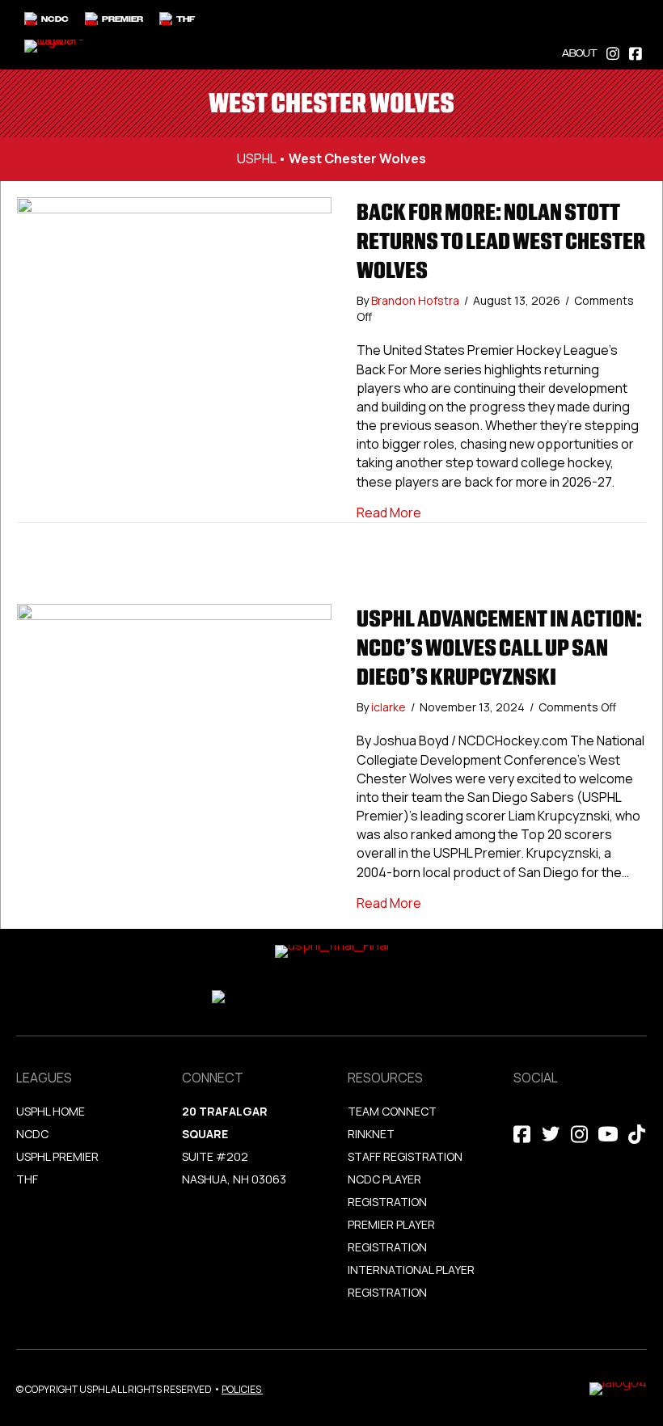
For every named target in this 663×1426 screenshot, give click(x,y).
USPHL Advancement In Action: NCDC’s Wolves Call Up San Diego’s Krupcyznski (499, 647)
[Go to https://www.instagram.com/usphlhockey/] (613, 52)
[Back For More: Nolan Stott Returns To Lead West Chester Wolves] (174, 353)
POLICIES (241, 1389)
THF (27, 1179)
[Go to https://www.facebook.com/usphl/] (635, 52)
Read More (389, 512)
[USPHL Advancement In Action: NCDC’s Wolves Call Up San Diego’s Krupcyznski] (174, 725)
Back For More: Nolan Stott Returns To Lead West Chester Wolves (501, 241)
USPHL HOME (50, 1111)
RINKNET (371, 1133)
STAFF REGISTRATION (405, 1156)
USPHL (256, 158)
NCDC (32, 1133)
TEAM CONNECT (392, 1111)
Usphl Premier (57, 1156)
